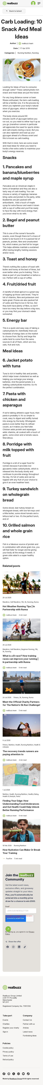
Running (35, 53)
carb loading (33, 100)
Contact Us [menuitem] (27, 1020)
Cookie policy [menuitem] (8, 1048)
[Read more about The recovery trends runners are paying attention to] (21, 725)
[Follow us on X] (13, 1073)
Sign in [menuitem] (5, 1032)
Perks (18, 796)
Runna (36, 602)
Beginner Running (27, 649)
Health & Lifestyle (9, 796)
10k (22, 602)
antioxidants (8, 202)
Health (17, 745)
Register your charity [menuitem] (11, 1028)
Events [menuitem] (5, 1020)
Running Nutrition (24, 53)
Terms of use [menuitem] (8, 1056)
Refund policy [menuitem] (8, 1059)
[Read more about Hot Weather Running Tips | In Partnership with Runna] (21, 582)
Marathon (6, 602)
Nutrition (12, 745)
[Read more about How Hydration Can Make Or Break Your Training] (21, 830)
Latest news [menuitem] (28, 1032)
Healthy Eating (33, 794)
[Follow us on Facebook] (4, 1073)
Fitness (16, 697)
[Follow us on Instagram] (18, 1073)
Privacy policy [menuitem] (8, 1052)
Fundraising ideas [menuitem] (29, 1036)
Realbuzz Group (16, 1079)
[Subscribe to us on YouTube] (23, 1073)
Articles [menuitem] (26, 1028)
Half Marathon (15, 602)
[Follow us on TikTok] (28, 1073)
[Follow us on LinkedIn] (8, 1073)
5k (25, 602)
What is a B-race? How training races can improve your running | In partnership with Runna (20, 658)
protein (31, 544)
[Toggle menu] (39, 3)
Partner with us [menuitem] (29, 1024)
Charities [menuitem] (6, 1024)
